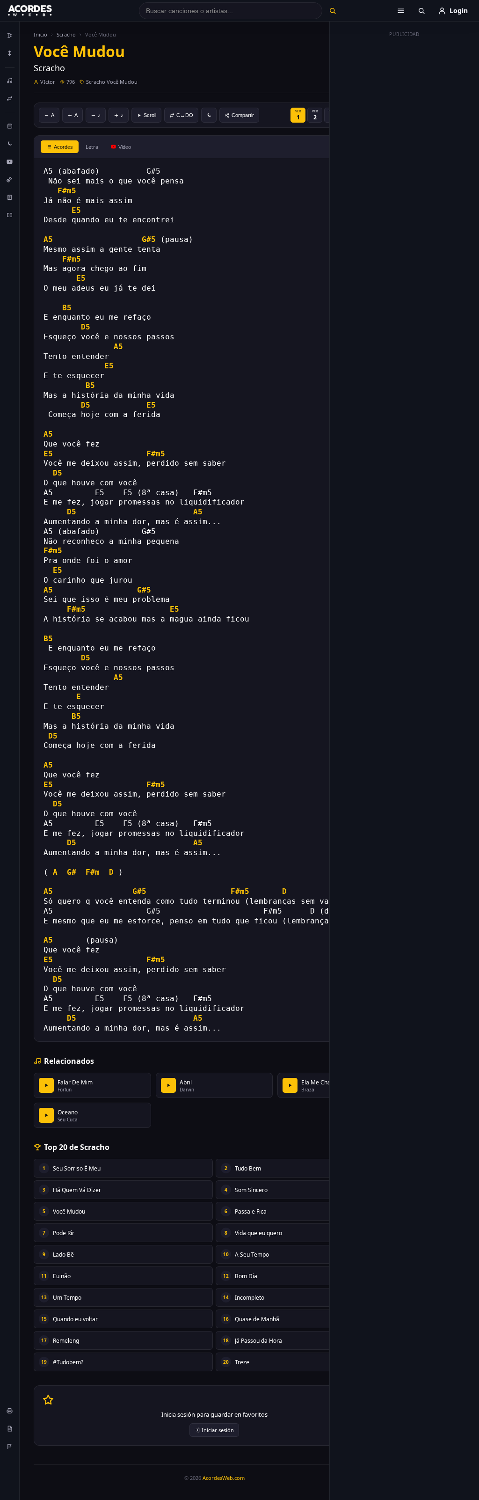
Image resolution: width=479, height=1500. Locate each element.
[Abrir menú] (401, 11)
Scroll (150, 115)
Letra (92, 146)
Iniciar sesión (218, 1430)
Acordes (63, 147)
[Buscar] (333, 10)
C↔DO (184, 115)
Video (124, 147)
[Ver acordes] (10, 197)
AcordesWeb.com (224, 1477)
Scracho (66, 34)
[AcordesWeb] (42, 11)
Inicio (40, 34)
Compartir (243, 115)
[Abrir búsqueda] (421, 11)
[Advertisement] (404, 181)
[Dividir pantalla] (10, 215)
